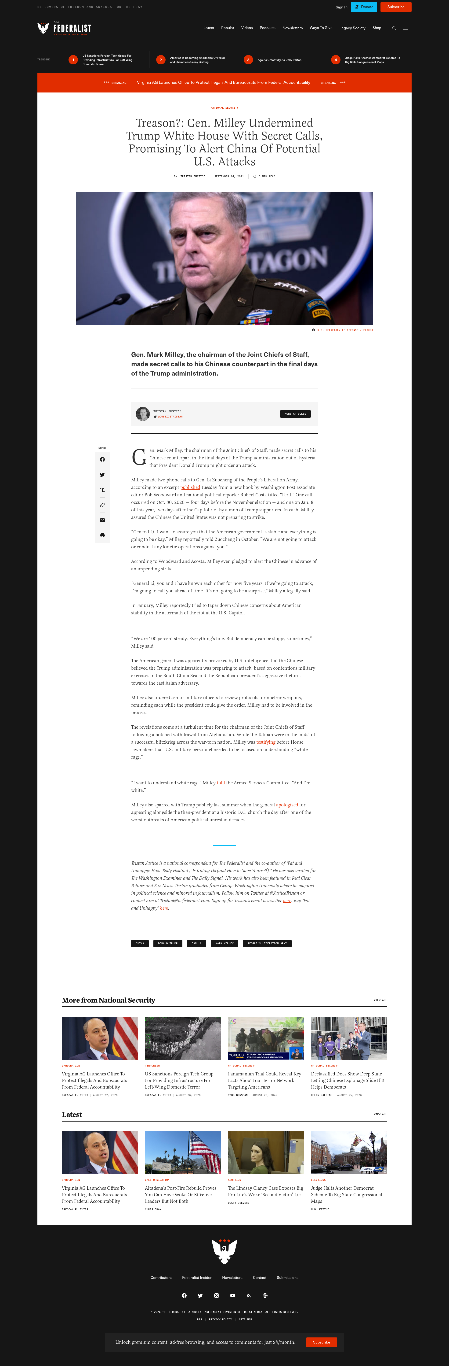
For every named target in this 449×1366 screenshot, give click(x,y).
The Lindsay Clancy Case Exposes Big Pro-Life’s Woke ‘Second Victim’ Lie (265, 1191)
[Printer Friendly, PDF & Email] (102, 535)
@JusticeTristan (170, 416)
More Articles (295, 414)
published (190, 487)
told (221, 783)
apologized (287, 805)
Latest (72, 1114)
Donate (367, 6)
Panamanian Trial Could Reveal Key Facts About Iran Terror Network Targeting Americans (264, 1080)
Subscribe (396, 6)
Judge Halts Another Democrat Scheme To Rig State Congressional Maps (346, 1194)
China (140, 943)
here (287, 901)
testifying (265, 742)
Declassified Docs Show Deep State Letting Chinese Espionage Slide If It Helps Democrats (348, 1080)
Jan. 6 (197, 943)
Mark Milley (225, 943)
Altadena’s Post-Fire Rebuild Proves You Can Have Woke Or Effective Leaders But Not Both (180, 1194)
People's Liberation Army (267, 943)
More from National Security (108, 1000)
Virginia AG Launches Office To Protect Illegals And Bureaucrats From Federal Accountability (94, 1080)
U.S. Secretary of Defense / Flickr (345, 330)
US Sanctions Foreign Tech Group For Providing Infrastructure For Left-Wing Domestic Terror (179, 1080)
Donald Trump (168, 943)
